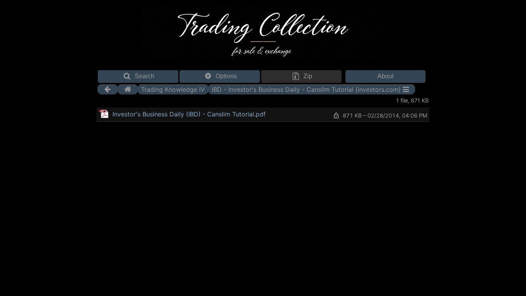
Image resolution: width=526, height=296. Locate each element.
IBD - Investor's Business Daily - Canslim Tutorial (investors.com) (306, 89)
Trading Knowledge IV (173, 89)
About (385, 76)
